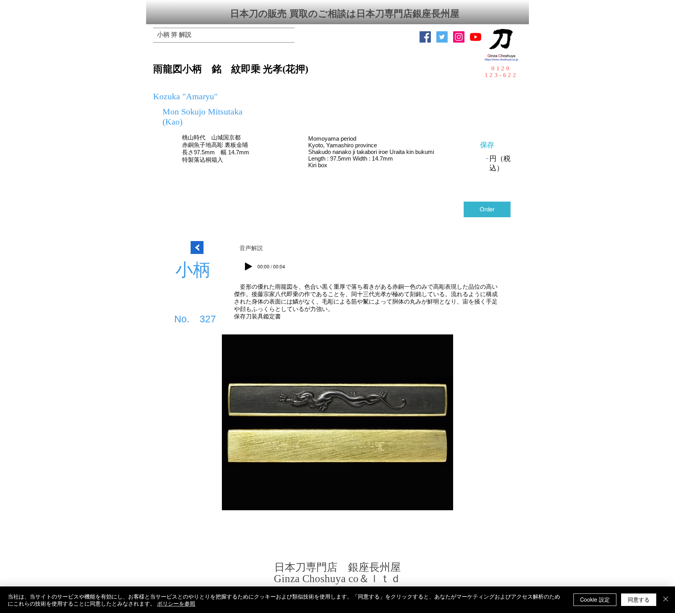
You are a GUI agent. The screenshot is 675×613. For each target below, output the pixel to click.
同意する (639, 599)
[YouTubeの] (475, 37)
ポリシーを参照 (176, 603)
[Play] (248, 266)
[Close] (665, 600)
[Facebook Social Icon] (425, 37)
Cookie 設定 (595, 599)
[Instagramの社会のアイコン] (458, 37)
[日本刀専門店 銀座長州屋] (442, 37)
